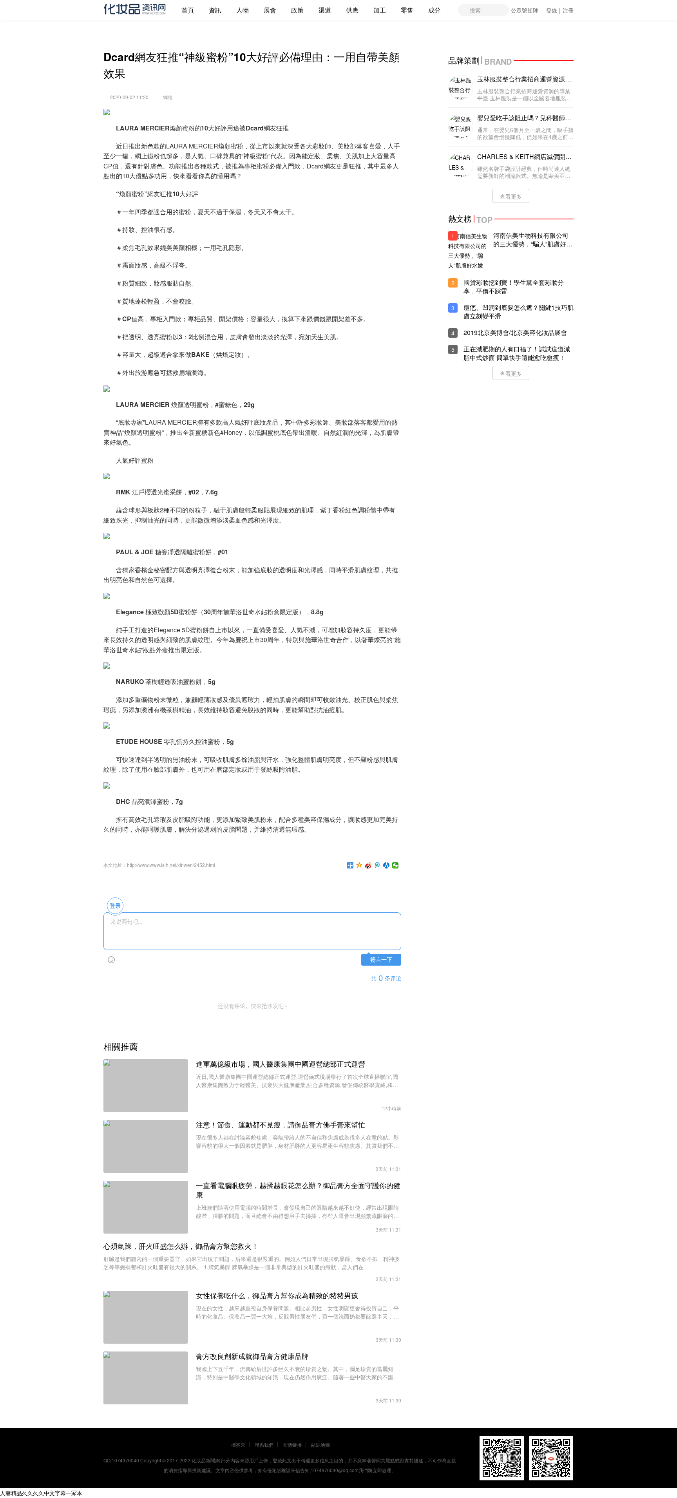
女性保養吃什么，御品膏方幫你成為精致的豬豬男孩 (277, 1295)
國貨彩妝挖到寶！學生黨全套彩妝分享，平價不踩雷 (513, 286)
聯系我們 (264, 1444)
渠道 (325, 9)
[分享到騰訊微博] (377, 865)
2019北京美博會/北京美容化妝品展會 (515, 332)
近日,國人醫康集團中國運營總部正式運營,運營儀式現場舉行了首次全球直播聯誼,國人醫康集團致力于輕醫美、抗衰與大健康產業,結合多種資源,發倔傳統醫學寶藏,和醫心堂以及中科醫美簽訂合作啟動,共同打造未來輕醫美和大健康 (297, 1081)
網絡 (167, 97)
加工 (379, 9)
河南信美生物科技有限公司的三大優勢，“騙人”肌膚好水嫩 (532, 239)
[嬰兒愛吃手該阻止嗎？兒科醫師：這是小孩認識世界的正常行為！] (460, 126)
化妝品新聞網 (206, 1460)
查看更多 (511, 196)
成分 (434, 9)
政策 (297, 9)
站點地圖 (320, 1444)
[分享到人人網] (386, 865)
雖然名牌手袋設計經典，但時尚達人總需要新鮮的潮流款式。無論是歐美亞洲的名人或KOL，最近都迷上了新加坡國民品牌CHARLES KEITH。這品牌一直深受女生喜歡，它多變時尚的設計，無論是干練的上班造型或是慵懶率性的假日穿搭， (523, 172)
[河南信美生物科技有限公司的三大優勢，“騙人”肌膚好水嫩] (467, 250)
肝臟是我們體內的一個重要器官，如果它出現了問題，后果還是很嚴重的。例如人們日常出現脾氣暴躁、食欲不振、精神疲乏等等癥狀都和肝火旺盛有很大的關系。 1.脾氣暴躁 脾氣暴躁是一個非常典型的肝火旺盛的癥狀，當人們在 (251, 1263)
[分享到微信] (395, 865)
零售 (407, 9)
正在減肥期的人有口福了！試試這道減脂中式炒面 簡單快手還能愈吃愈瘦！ (516, 353)
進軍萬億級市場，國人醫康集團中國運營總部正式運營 (280, 1064)
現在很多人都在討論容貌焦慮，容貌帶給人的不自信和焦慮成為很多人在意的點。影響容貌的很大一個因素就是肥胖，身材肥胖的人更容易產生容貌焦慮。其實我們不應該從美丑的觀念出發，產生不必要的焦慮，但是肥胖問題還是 (297, 1141)
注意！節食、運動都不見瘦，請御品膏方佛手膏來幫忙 (280, 1124)
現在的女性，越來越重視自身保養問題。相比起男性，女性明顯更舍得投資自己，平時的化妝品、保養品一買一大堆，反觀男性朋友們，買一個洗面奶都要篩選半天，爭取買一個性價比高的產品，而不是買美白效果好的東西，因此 (297, 1312)
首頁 (187, 9)
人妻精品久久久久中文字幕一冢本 (41, 1493)
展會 (270, 9)
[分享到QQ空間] (359, 865)
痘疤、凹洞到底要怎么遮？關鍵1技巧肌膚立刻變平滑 (518, 311)
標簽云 (238, 1444)
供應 (352, 9)
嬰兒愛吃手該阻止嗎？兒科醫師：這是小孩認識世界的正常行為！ (524, 118)
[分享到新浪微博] (368, 865)
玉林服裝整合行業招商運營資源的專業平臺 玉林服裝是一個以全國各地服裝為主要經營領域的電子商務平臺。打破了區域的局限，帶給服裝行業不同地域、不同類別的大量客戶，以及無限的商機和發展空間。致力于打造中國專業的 (524, 94)
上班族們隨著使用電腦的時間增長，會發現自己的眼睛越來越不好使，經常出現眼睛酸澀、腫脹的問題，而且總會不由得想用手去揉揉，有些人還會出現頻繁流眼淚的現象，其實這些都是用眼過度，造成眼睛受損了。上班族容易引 (297, 1211)
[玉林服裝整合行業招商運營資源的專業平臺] (460, 87)
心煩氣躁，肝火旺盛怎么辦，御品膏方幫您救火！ (181, 1246)
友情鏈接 (292, 1444)
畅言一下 (381, 960)
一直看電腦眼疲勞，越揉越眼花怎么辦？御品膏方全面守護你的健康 (298, 1190)
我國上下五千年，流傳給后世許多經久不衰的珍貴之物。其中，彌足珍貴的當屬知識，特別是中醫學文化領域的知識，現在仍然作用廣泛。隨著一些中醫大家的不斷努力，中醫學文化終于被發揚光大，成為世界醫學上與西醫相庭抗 (297, 1373)
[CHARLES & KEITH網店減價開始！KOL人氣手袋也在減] (460, 164)
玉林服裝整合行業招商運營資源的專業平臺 (524, 79)
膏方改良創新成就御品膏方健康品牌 (252, 1356)
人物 (242, 9)
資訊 (215, 9)
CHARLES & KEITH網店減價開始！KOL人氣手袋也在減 (521, 156)
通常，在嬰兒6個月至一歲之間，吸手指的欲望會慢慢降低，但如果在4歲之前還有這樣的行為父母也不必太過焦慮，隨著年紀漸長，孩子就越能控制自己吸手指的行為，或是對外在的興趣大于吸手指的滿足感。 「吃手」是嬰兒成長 (525, 133)
